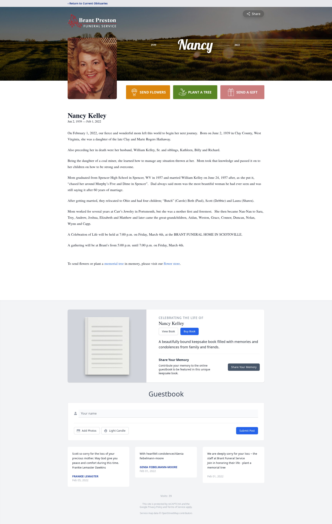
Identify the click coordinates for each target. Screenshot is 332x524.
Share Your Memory (243, 367)
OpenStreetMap (170, 513)
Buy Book (189, 331)
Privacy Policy (155, 507)
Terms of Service (176, 507)
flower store (172, 263)
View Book (168, 331)
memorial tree (114, 263)
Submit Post (247, 430)
